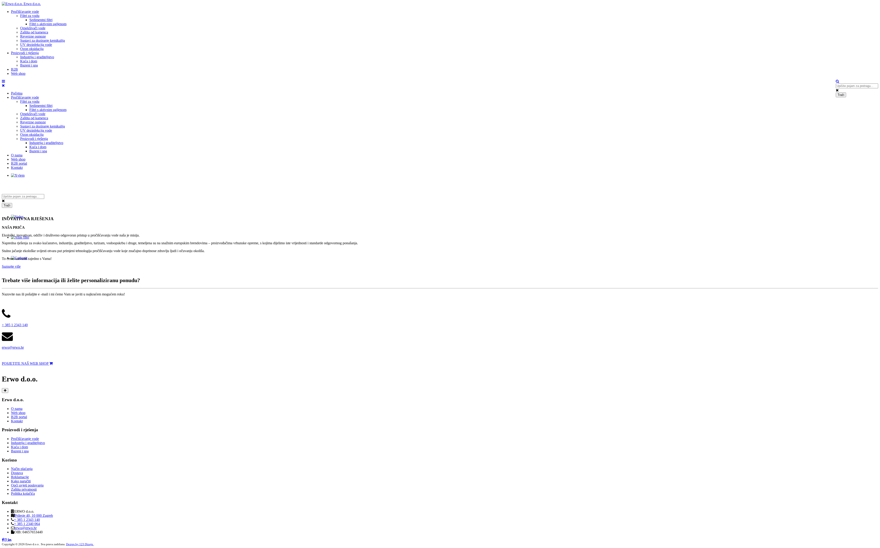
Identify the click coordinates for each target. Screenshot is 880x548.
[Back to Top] (5, 390)
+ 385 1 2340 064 (27, 524)
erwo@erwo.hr (13, 347)
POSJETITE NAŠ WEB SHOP (25, 363)
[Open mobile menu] (3, 81)
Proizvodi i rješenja (25, 53)
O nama (16, 155)
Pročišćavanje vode (25, 12)
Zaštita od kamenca (34, 32)
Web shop (18, 73)
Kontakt (17, 168)
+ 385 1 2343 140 (15, 325)
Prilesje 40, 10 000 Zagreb (34, 515)
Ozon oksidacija (32, 49)
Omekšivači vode (32, 28)
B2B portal (19, 163)
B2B (14, 69)
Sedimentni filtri (40, 20)
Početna (16, 93)
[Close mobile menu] (3, 85)
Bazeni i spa (29, 65)
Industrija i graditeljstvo (37, 57)
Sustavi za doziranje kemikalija (42, 40)
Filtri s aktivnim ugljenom (47, 24)
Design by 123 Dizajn (80, 544)
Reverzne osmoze (33, 36)
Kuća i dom (28, 61)
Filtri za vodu (29, 16)
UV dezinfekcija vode (36, 45)
